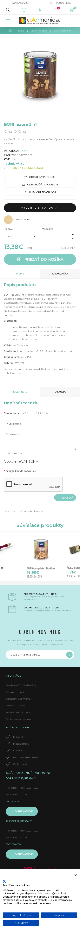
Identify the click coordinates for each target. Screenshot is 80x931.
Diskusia (60, 391)
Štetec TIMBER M (64, 568)
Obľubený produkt (42, 177)
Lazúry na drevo (39, 30)
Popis (20, 273)
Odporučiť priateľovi (42, 184)
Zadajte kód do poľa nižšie (20, 471)
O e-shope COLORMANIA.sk (21, 685)
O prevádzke (23, 811)
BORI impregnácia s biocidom (30, 568)
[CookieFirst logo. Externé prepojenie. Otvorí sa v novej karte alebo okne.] (4, 881)
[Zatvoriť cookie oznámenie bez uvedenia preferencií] (75, 875)
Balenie (8, 229)
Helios (23, 151)
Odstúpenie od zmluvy (18, 719)
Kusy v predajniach (42, 192)
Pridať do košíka (43, 259)
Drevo (21, 30)
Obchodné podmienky (18, 698)
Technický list (14, 163)
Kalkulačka (60, 273)
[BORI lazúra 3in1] (40, 74)
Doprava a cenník (15, 692)
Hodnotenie (12, 413)
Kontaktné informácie (18, 712)
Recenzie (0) (20, 391)
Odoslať (66, 497)
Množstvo (47, 229)
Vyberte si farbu (38, 207)
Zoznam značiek (15, 705)
